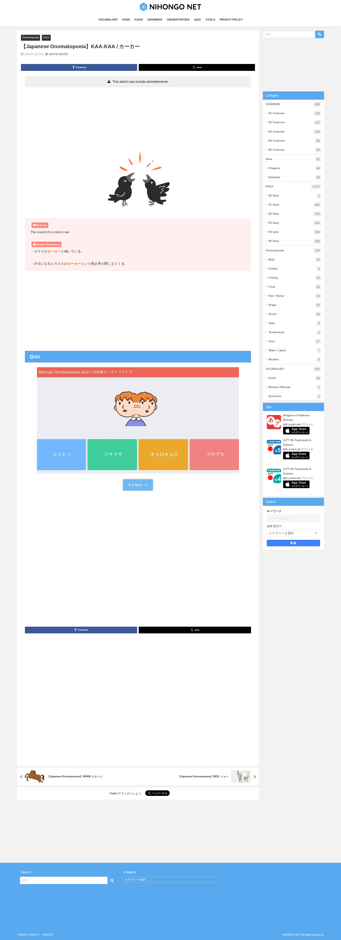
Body (294, 259)
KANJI (139, 19)
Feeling (294, 277)
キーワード (274, 511)
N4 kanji (294, 231)
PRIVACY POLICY (231, 19)
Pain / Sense (294, 295)
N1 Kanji (294, 204)
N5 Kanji (294, 240)
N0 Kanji (294, 195)
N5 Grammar (294, 149)
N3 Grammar (294, 131)
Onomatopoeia (30, 37)
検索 (293, 543)
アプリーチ (307, 424)
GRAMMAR (154, 19)
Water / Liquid (294, 350)
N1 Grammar (294, 113)
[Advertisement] (138, 118)
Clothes (294, 268)
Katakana (294, 177)
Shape (294, 304)
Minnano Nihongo (294, 387)
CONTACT (48, 934)
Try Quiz (135, 484)
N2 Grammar (294, 122)
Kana (293, 159)
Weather (294, 359)
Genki (294, 378)
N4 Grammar (294, 140)
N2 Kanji (294, 213)
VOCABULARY (108, 19)
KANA (126, 19)
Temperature (294, 332)
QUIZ (197, 19)
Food (294, 286)
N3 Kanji (294, 222)
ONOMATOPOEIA (178, 19)
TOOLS (210, 19)
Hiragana (294, 168)
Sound (294, 314)
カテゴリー (274, 526)
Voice (46, 37)
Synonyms (294, 396)
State (294, 323)
